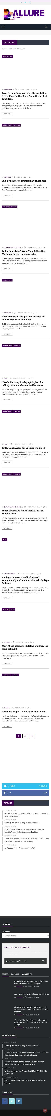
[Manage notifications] (45, 1111)
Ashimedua (8, 89)
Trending (13, 207)
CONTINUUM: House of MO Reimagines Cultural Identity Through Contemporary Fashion (31, 1009)
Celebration (6, 675)
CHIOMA (7, 708)
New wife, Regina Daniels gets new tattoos (24, 711)
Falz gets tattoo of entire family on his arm (24, 180)
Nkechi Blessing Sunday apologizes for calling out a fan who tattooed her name (22, 384)
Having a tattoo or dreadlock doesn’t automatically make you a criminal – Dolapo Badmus (25, 580)
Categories (6, 932)
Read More (7, 113)
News (4, 540)
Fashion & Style (7, 56)
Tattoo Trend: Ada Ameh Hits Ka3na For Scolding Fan (22, 512)
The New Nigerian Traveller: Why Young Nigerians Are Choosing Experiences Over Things (31, 1022)
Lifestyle (17, 125)
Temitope (7, 177)
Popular (15, 974)
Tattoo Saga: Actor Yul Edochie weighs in (23, 447)
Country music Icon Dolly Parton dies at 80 (31, 994)
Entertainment (7, 125)
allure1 (7, 642)
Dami (6, 378)
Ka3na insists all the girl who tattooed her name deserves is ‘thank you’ (23, 318)
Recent (5, 974)
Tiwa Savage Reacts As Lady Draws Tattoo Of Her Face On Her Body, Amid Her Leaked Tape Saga (24, 95)
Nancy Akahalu (9, 574)
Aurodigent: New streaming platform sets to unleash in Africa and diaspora (31, 982)
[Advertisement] (25, 760)
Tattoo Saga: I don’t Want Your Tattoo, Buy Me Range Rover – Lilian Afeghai (23, 252)
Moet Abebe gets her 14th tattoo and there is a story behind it (25, 647)
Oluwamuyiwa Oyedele (12, 247)
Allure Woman (7, 280)
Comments (27, 974)
